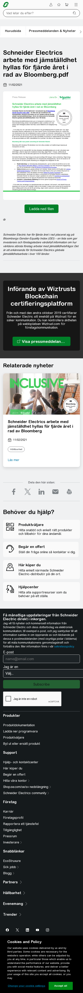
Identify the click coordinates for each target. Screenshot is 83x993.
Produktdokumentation (19, 725)
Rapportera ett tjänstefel (21, 824)
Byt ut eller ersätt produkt (21, 744)
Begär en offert (14, 774)
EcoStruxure (12, 861)
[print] (69, 492)
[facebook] (14, 492)
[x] (28, 492)
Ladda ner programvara (20, 731)
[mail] (55, 492)
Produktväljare (13, 737)
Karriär (8, 811)
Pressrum (10, 836)
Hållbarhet (16, 449)
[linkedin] (41, 492)
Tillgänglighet (12, 830)
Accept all (60, 985)
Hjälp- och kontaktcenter (20, 762)
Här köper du (12, 768)
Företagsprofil (13, 818)
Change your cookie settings (26, 985)
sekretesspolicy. (64, 646)
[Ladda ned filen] (41, 208)
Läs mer (13, 460)
